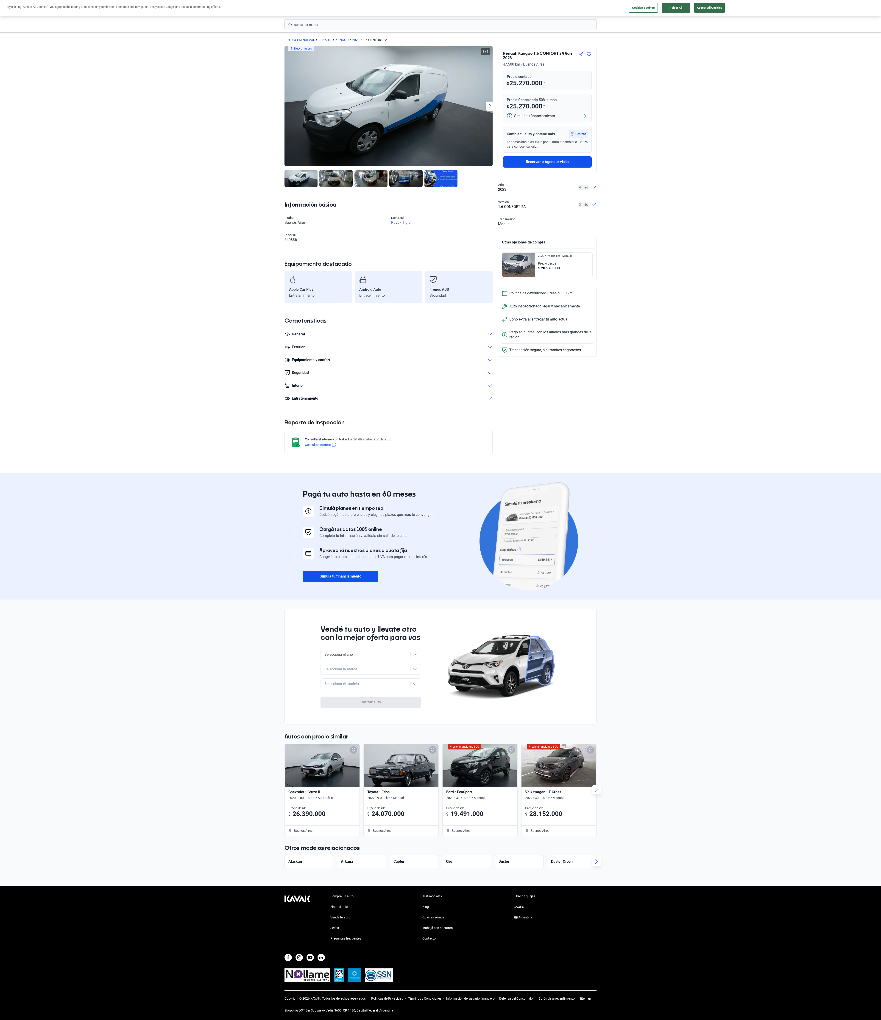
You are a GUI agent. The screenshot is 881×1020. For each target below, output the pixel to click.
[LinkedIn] (321, 957)
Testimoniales (432, 896)
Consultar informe (318, 445)
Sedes (334, 928)
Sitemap (585, 998)
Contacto (429, 938)
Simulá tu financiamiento (340, 576)
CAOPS (519, 907)
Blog (425, 907)
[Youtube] (310, 957)
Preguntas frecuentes (345, 938)
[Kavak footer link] (297, 918)
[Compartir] (581, 54)
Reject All (675, 7)
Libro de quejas (524, 896)
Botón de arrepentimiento (556, 998)
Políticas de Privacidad (387, 998)
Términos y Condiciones (424, 998)
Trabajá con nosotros (437, 928)
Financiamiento (341, 907)
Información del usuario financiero (470, 998)
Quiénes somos (433, 917)
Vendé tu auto (340, 917)
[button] (578, 134)
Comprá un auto (342, 896)
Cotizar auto (371, 702)
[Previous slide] (286, 106)
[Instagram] (299, 957)
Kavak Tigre (400, 222)
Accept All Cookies (709, 7)
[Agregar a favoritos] (589, 54)
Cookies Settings (643, 7)
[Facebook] (288, 957)
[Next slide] (490, 106)
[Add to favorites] (353, 750)
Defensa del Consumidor (516, 998)
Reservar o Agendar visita (547, 162)
